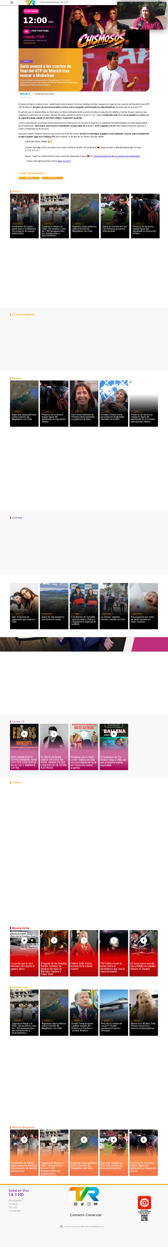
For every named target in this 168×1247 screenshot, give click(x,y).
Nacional (138, 223)
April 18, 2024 (64, 161)
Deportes (26, 61)
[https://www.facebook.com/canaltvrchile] (75, 1204)
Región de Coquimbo (17, 223)
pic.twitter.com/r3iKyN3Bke (127, 156)
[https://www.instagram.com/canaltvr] (89, 1205)
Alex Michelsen (53, 177)
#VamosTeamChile (103, 156)
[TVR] (11, 2)
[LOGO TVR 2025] (30, 2)
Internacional (48, 223)
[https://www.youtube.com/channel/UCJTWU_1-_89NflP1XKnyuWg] (95, 1205)
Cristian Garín (29, 177)
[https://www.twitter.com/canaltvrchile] (82, 1205)
